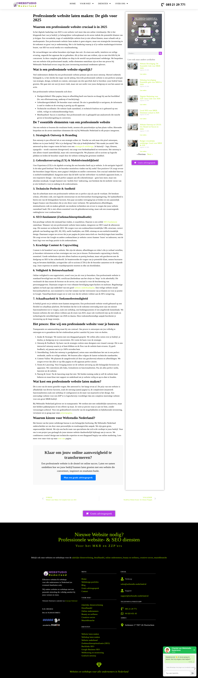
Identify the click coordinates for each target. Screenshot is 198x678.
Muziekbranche (87, 620)
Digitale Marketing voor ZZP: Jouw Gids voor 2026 (150, 97)
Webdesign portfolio (90, 582)
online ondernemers (113, 557)
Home (73, 3)
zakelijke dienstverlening (82, 557)
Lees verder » (143, 74)
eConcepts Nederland (71, 601)
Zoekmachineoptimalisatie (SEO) (95, 643)
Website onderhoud (89, 640)
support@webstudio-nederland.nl (134, 596)
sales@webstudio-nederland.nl (133, 584)
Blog (83, 585)
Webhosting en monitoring (92, 652)
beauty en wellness (131, 557)
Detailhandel (86, 608)
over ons (61, 438)
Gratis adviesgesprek (90, 588)
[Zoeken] (160, 53)
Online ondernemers (89, 611)
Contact (84, 591)
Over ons (120, 3)
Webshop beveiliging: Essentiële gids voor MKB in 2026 (151, 82)
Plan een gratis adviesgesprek (78, 477)
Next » (150, 154)
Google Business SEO (90, 649)
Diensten (103, 3)
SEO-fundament (110, 222)
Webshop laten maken (90, 637)
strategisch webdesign (84, 146)
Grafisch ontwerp (88, 655)
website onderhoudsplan (84, 288)
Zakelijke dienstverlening (92, 605)
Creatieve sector (88, 617)
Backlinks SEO (87, 646)
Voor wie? (85, 3)
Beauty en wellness (89, 614)
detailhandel (99, 557)
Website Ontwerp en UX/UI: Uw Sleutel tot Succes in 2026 (150, 127)
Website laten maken (90, 634)
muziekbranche (160, 557)
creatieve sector (146, 557)
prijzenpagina (66, 413)
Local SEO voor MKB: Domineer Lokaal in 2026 (149, 111)
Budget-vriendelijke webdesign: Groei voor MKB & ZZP (151, 143)
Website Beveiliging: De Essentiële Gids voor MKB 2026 (150, 66)
